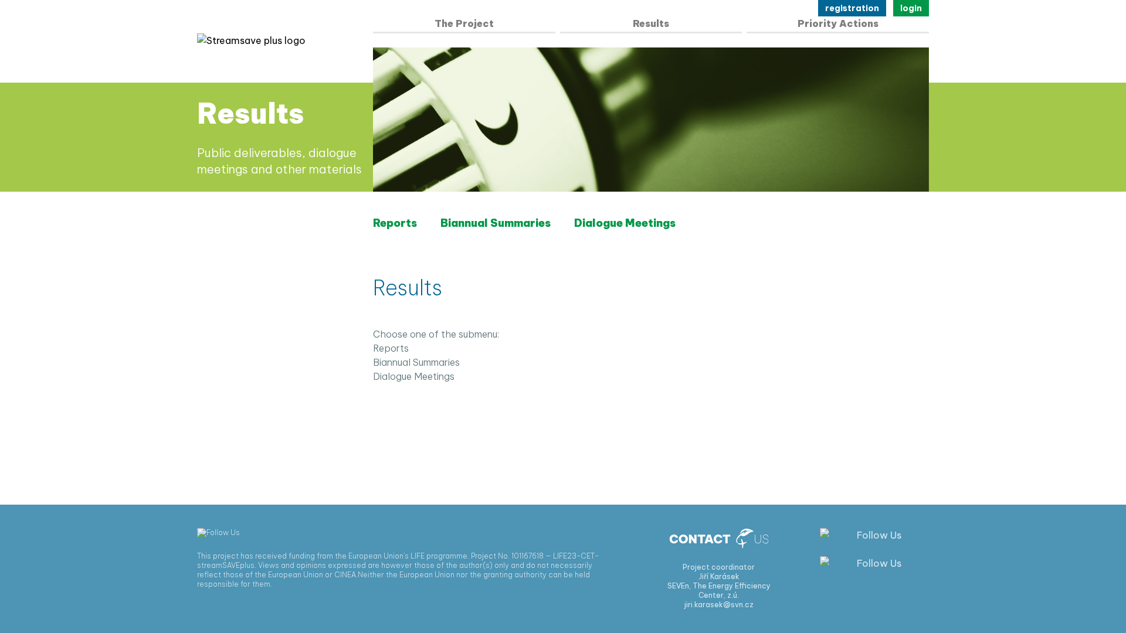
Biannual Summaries (495, 223)
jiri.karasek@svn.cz (719, 604)
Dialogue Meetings (625, 223)
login (911, 8)
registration (852, 8)
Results (651, 23)
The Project (464, 23)
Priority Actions (838, 23)
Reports (395, 223)
